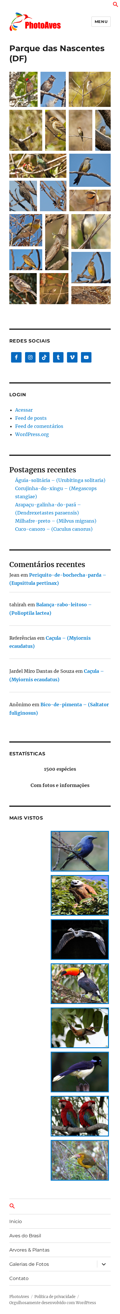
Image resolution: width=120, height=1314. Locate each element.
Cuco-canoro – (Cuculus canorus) (54, 529)
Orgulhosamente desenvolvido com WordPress (52, 1302)
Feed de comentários (39, 426)
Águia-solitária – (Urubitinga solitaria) (60, 480)
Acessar (24, 410)
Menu (101, 21)
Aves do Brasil (25, 1235)
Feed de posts (31, 418)
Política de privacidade (54, 1296)
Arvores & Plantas (29, 1250)
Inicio (15, 1221)
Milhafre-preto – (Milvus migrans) (55, 521)
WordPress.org (32, 434)
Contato (19, 1278)
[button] (116, 5)
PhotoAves (19, 1296)
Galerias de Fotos (29, 1264)
